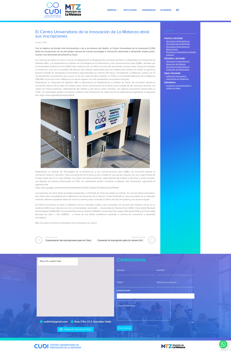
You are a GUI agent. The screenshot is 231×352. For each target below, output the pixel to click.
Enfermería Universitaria (176, 76)
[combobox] (155, 296)
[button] (223, 344)
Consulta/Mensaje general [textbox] (129, 296)
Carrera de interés (124, 290)
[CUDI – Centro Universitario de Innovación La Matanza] (62, 9)
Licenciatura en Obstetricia (177, 79)
